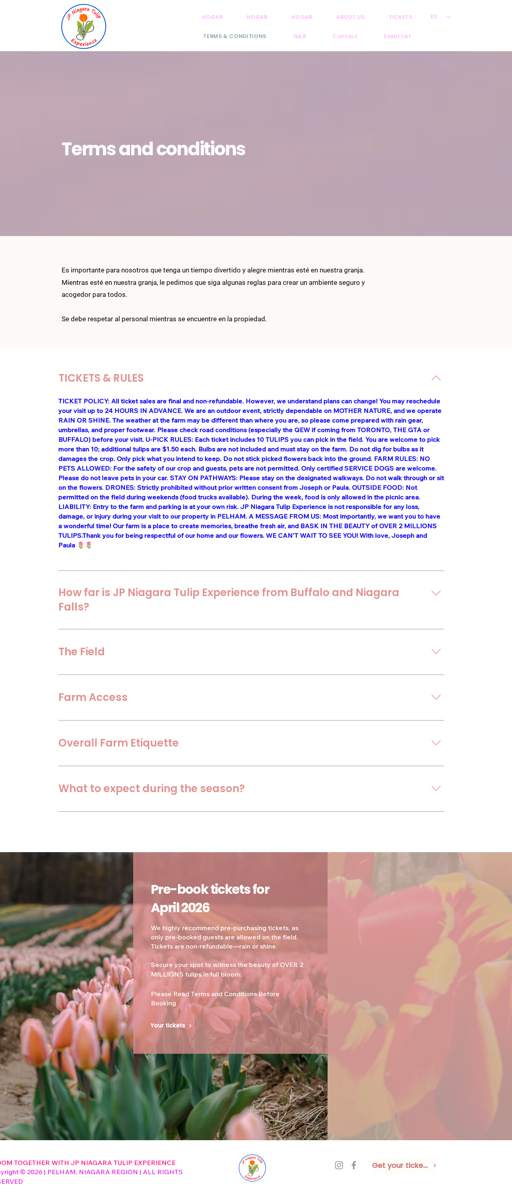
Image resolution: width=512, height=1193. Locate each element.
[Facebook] (353, 1165)
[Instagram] (339, 1165)
